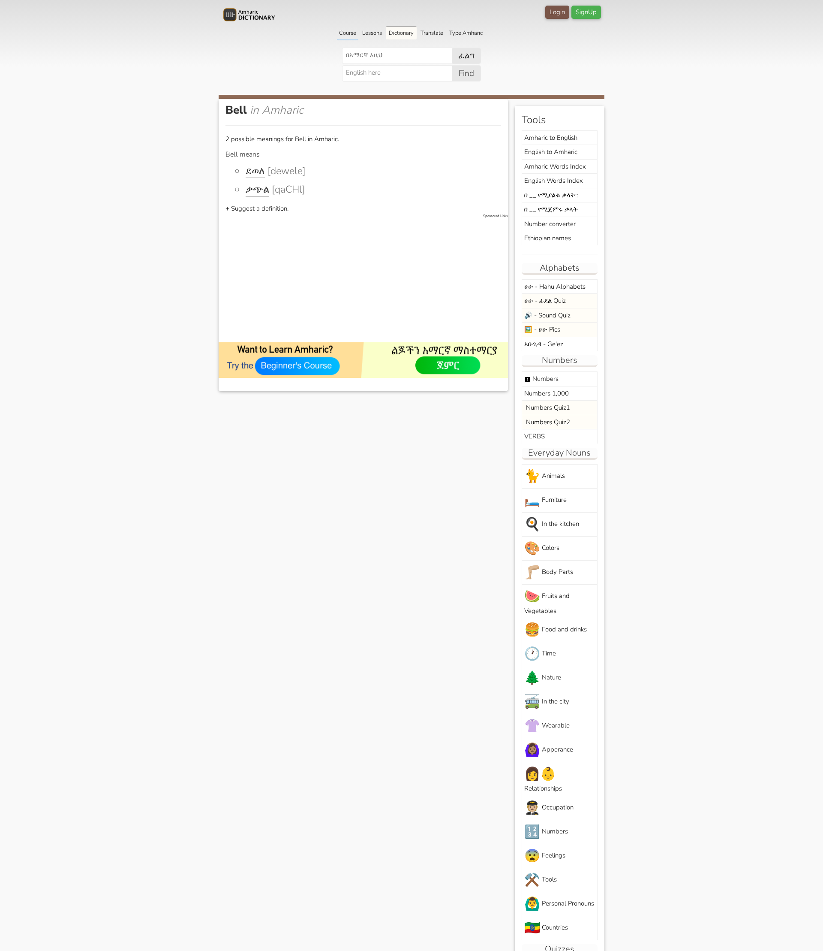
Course (347, 33)
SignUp (586, 12)
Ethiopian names (547, 238)
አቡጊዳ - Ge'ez (543, 344)
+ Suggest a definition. (256, 208)
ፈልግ (467, 55)
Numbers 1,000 (546, 393)
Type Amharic (466, 33)
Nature (542, 678)
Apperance (548, 750)
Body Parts (548, 572)
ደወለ (255, 171)
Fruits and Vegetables (547, 601)
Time (540, 654)
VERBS (534, 436)
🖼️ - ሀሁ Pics (542, 329)
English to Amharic (550, 152)
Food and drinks (555, 630)
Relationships (543, 779)
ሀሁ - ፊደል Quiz (545, 300)
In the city (546, 702)
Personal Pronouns (559, 904)
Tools (540, 880)
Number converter (550, 224)
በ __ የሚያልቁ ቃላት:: (551, 195)
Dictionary (401, 33)
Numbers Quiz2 (547, 422)
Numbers (541, 378)
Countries (546, 928)
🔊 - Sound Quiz (547, 315)
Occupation (549, 808)
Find (466, 73)
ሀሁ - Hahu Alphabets (555, 286)
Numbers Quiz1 (547, 407)
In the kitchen (551, 524)
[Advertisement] (367, 279)
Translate (432, 33)
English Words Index (553, 180)
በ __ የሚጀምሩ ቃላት (551, 209)
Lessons (372, 33)
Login (557, 12)
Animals (544, 476)
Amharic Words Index (555, 166)
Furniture (545, 500)
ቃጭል (257, 189)
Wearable (547, 726)
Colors (541, 548)
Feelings (544, 856)
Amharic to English (550, 137)
